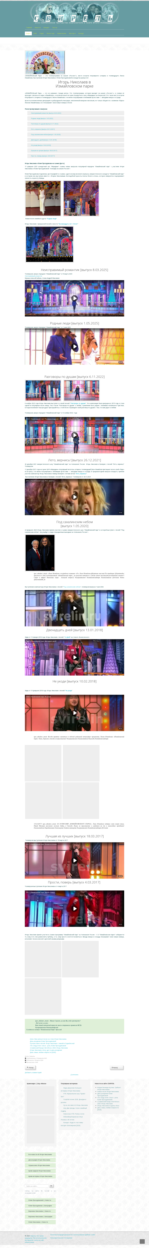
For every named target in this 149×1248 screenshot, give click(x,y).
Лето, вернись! (81, 474)
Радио (42, 33)
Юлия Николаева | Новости (38, 1222)
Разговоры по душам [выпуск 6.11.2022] (44, 124)
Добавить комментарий (33, 1072)
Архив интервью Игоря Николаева (40, 1176)
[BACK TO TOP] (142, 1241)
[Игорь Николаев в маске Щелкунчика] (40, 1100)
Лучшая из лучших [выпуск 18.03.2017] (44, 150)
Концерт (46, 27)
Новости (38, 27)
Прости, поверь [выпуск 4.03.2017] (43, 156)
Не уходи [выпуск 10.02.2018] (41, 145)
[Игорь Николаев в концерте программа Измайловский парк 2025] (45, 62)
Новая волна (61, 33)
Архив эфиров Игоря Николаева (39, 1171)
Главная (29, 27)
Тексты (54, 27)
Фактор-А (72, 33)
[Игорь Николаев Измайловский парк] (81, 800)
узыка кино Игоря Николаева (40, 1165)
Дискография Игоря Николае (38, 1160)
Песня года (50, 33)
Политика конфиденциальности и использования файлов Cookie (72, 1235)
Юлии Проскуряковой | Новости (39, 1200)
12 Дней (67, 637)
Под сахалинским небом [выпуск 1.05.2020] (46, 134)
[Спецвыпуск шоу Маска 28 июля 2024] (40, 1129)
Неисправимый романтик (33, 276)
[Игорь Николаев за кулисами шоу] (81, 763)
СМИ (35, 33)
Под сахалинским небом (71, 587)
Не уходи (69, 691)
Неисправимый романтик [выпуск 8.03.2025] (46, 113)
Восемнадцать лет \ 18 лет (68, 224)
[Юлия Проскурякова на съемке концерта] (43, 198)
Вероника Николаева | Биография (40, 1216)
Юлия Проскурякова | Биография (40, 1206)
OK (51, 1186)
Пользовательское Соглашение (61, 1238)
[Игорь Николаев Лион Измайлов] (43, 763)
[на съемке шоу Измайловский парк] (43, 800)
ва (49, 1160)
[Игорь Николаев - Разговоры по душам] (43, 390)
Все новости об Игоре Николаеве (40, 1154)
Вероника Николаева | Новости (39, 1211)
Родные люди (51, 219)
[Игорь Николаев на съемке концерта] (49, 244)
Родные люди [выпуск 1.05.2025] (42, 118)
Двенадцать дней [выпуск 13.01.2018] (44, 140)
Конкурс (81, 33)
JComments (74, 1075)
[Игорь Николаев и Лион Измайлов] (40, 553)
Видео (28, 33)
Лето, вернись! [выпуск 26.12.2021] (43, 129)
